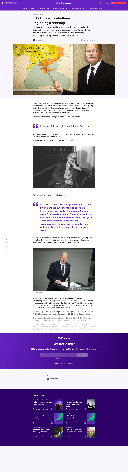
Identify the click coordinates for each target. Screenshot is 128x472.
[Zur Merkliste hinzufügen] (6, 247)
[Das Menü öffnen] (2, 3)
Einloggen (106, 3)
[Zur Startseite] (64, 3)
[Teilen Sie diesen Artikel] (6, 239)
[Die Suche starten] (100, 3)
